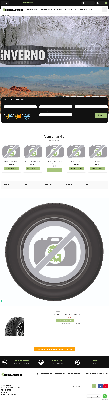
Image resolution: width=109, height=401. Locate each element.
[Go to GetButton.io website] (105, 399)
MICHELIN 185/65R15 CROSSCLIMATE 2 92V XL (68, 314)
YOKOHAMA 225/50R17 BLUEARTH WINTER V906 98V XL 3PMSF (54, 161)
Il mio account (89, 3)
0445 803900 (28, 3)
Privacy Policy (46, 374)
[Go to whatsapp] (105, 396)
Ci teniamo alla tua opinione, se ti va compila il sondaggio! (54, 349)
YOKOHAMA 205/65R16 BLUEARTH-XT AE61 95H (76, 161)
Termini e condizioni (75, 374)
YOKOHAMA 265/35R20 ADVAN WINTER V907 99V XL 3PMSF (11, 161)
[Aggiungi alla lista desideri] (75, 320)
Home (2, 15)
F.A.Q (36, 374)
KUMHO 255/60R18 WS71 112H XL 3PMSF (98, 161)
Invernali (7, 185)
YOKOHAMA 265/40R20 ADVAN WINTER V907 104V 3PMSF (33, 161)
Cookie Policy (60, 374)
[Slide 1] (54, 90)
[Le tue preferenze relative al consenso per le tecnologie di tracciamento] (1, 300)
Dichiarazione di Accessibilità (97, 374)
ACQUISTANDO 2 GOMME (21, 363)
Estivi (26, 185)
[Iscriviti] (94, 386)
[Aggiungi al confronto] (79, 320)
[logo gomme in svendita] (13, 9)
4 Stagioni (48, 185)
